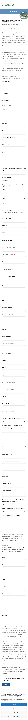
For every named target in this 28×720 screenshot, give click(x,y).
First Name (5, 93)
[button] (26, 691)
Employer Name (6, 218)
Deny (14, 708)
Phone (4, 564)
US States (5, 123)
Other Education (6, 490)
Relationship (6, 572)
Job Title (5, 233)
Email (4, 152)
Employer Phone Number (9, 276)
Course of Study (6, 483)
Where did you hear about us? (10, 159)
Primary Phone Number (8, 137)
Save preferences (14, 716)
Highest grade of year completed (11, 461)
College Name (6, 469)
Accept (14, 704)
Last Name (5, 86)
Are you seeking (6, 177)
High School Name (7, 454)
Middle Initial (6, 100)
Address (4, 109)
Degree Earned (6, 476)
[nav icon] (23, 4)
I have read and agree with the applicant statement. (14, 679)
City (3, 116)
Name (4, 557)
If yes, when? (5, 203)
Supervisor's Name (7, 240)
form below (20, 58)
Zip (3, 130)
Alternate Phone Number (9, 144)
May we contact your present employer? (13, 418)
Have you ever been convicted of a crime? (13, 508)
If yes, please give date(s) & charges (11, 515)
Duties (4, 261)
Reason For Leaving (7, 269)
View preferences (14, 712)
